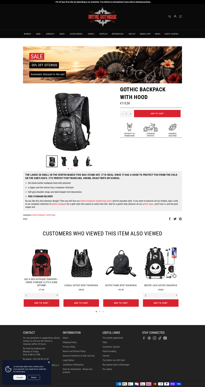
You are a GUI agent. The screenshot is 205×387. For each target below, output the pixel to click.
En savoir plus (19, 371)
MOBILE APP (145, 34)
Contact (105, 355)
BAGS (62, 34)
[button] (96, 311)
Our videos (107, 369)
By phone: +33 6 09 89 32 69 (36, 359)
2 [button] (71, 169)
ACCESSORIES (76, 34)
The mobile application (112, 338)
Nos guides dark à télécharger (116, 364)
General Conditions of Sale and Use (79, 355)
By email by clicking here (34, 348)
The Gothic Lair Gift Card (113, 360)
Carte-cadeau (171, 34)
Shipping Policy (70, 342)
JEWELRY (50, 34)
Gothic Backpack (38, 215)
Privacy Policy (69, 346)
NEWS (157, 34)
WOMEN (27, 34)
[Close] (49, 362)
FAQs (104, 342)
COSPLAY (103, 34)
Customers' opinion (111, 346)
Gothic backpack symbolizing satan (96, 201)
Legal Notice (68, 360)
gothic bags (148, 204)
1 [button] (68, 169)
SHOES (91, 34)
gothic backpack (59, 204)
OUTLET (132, 34)
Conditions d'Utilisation (73, 364)
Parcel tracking (109, 351)
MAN (38, 34)
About (65, 338)
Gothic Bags (50, 215)
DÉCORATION (117, 34)
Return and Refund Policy (74, 351)
